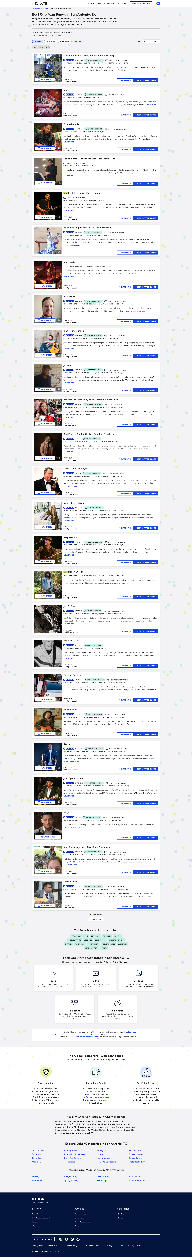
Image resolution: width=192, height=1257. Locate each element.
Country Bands (100, 940)
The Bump (121, 1218)
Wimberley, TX (102, 1180)
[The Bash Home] (40, 3)
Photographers (71, 1150)
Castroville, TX (102, 1176)
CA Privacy (107, 1246)
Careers (35, 1222)
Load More (96, 919)
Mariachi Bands (76, 936)
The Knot (120, 1214)
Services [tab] (121, 3)
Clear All (77, 41)
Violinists (107, 936)
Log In (91, 3)
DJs (87, 936)
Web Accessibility (70, 1246)
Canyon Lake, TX (72, 1176)
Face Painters (135, 1150)
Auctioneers (69, 1161)
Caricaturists (38, 1150)
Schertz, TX (37, 1180)
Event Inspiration (82, 1218)
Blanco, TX (37, 1176)
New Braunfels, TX (137, 1180)
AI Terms (120, 1246)
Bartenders (37, 1154)
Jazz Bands (88, 940)
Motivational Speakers (74, 1154)
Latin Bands (122, 944)
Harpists (68, 944)
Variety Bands (80, 944)
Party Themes (80, 1214)
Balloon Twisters (136, 1158)
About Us (35, 1214)
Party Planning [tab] (106, 3)
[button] (41, 47)
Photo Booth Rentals (138, 1161)
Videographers (103, 1158)
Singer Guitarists (74, 940)
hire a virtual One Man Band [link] (86, 1036)
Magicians (37, 1161)
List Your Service (141, 3)
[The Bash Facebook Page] (66, 1239)
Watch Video (47, 79)
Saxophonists (93, 944)
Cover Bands (95, 936)
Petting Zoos (102, 1150)
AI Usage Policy (134, 1246)
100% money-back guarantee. (96, 1097)
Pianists (104, 948)
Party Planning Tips (83, 1222)
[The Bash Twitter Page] (78, 1239)
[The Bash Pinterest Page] (72, 1239)
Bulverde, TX (134, 1176)
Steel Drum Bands (108, 944)
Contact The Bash (43, 1239)
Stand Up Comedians (106, 1161)
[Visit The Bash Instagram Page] (60, 1239)
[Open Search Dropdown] (158, 3)
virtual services (129, 1032)
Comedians (37, 1158)
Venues (77, 1226)
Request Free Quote (146, 80)
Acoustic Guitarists (116, 940)
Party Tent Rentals (72, 1158)
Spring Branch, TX (72, 1180)
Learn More (151, 105)
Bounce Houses (136, 1154)
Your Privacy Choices (90, 1246)
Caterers (100, 1154)
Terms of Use (53, 1246)
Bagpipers (117, 936)
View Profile (125, 80)
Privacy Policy (37, 1246)
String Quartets (91, 948)
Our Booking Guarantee (42, 1218)
